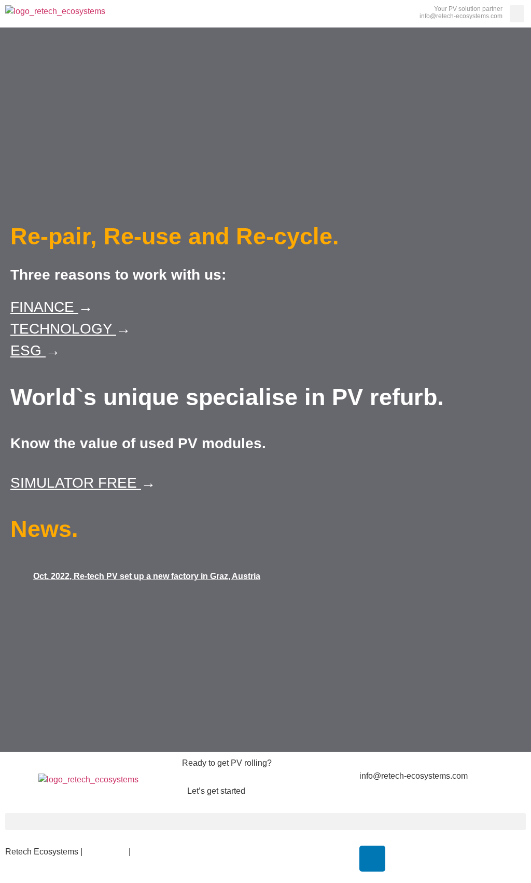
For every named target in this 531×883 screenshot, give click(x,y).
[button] (517, 13)
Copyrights (107, 851)
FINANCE (44, 307)
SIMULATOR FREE (75, 483)
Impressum (25, 864)
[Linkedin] (372, 859)
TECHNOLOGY (63, 329)
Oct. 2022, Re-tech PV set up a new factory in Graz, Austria (146, 576)
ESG (28, 350)
